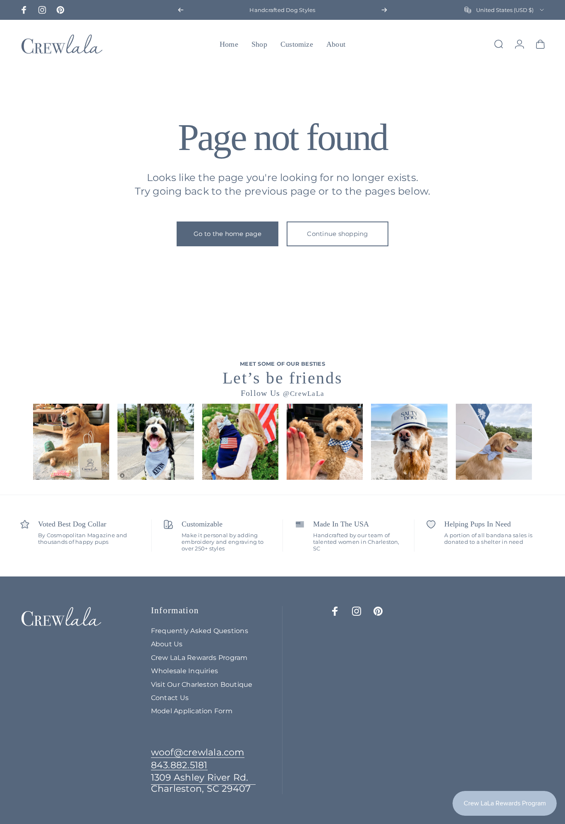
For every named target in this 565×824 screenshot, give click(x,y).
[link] (203, 783)
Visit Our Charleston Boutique (202, 684)
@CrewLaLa (304, 394)
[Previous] (181, 10)
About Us (167, 644)
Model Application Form (191, 711)
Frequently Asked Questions (199, 630)
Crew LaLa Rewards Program (199, 657)
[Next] (384, 10)
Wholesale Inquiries (184, 671)
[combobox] (504, 10)
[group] (71, 442)
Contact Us (170, 697)
